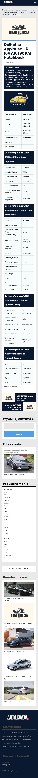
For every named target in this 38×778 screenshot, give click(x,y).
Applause (13, 12)
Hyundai (6, 514)
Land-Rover (7, 525)
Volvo (6, 558)
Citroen (6, 503)
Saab (5, 541)
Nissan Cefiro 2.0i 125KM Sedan (15, 474)
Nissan (6, 528)
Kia (5, 522)
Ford (5, 511)
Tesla (5, 552)
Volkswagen (8, 555)
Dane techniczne (21, 10)
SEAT (5, 544)
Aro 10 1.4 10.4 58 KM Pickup (12, 743)
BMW (5, 495)
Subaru (6, 547)
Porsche (6, 536)
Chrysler (6, 500)
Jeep (5, 519)
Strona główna (7, 10)
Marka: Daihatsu (13, 386)
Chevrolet (7, 498)
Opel (5, 530)
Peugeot (6, 533)
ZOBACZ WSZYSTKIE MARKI (19, 569)
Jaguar (6, 517)
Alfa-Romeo (8, 489)
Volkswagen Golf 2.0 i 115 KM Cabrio (15, 733)
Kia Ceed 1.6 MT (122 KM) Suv (14, 651)
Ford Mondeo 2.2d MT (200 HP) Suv (17, 701)
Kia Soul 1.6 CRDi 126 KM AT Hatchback (16, 740)
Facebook (6, 762)
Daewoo (6, 506)
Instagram (6, 765)
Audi (5, 492)
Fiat (5, 509)
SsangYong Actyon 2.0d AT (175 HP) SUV (17, 736)
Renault (6, 539)
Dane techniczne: (15, 577)
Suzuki (6, 550)
